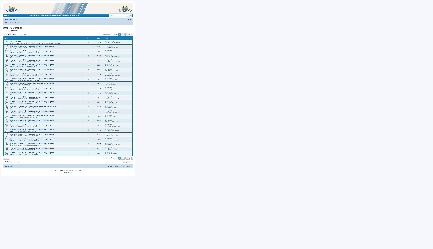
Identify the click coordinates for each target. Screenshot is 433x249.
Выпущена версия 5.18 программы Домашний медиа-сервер (32, 69)
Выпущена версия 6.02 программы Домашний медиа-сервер (32, 51)
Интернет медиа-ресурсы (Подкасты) (49, 43)
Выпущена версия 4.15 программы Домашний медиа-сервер (32, 102)
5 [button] (129, 35)
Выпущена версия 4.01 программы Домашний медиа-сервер (32, 139)
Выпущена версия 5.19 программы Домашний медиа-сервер (32, 65)
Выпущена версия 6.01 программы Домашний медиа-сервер (32, 55)
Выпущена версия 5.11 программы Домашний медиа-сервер (32, 83)
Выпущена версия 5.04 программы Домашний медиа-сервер (32, 92)
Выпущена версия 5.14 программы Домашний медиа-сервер (32, 78)
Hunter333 (16, 43)
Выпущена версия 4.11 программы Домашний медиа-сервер (32, 115)
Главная (6, 15)
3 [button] (124, 35)
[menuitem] (15, 19)
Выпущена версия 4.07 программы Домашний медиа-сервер (32, 134)
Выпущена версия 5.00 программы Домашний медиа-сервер (32, 97)
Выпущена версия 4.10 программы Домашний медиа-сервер (32, 120)
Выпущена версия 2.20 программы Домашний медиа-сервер (32, 153)
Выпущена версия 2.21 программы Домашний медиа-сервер (32, 148)
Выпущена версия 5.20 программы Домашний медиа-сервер (32, 60)
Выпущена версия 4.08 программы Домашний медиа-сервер (32, 129)
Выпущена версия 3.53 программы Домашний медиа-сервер (32, 143)
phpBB (62, 170)
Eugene (16, 48)
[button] (132, 34)
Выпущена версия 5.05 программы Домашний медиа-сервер (32, 88)
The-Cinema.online (16, 41)
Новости (38, 48)
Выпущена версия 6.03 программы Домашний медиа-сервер (32, 46)
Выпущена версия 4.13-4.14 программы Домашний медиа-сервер (33, 106)
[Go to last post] (113, 41)
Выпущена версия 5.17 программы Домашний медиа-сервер (32, 74)
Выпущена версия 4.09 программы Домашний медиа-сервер (32, 125)
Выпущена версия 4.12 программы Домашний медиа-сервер (32, 111)
